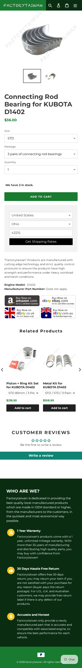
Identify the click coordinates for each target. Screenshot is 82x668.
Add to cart (23, 408)
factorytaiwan (33, 661)
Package (10, 146)
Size (7, 130)
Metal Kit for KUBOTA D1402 (54, 385)
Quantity (10, 162)
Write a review (41, 455)
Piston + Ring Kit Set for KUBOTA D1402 (22, 385)
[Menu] (75, 5)
